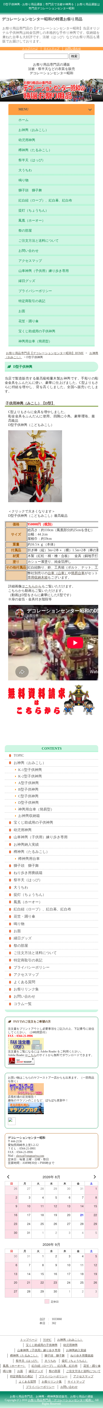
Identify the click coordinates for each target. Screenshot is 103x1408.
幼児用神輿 (26, 140)
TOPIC (19, 755)
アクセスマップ (30, 261)
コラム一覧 (23, 1004)
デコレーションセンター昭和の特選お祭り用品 (42, 19)
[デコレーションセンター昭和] (12, 1123)
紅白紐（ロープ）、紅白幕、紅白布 (45, 200)
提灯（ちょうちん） (33, 210)
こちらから (33, 586)
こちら (32, 1055)
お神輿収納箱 (29, 816)
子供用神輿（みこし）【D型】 (30, 403)
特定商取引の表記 (31, 301)
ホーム (23, 120)
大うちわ (25, 170)
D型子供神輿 (28, 803)
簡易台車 (78, 573)
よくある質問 (24, 982)
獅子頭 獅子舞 (30, 190)
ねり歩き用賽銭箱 (28, 873)
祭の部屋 (25, 230)
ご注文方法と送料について (38, 240)
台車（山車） (58, 573)
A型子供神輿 (28, 783)
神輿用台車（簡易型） (35, 341)
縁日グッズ (26, 281)
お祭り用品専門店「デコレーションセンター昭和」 (61, 1400)
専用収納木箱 (38, 577)
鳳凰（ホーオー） (31, 220)
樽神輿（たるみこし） (35, 150)
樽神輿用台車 (29, 859)
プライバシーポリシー (35, 291)
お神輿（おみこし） (33, 130)
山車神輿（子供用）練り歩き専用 (43, 271)
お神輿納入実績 (26, 844)
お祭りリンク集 (26, 989)
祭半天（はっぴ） (31, 160)
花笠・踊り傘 (28, 321)
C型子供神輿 (28, 796)
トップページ (30, 48)
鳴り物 (23, 180)
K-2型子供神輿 (30, 776)
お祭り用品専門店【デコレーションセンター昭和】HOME (45, 353)
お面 (21, 311)
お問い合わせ (73, 48)
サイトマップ (51, 48)
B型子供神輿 (28, 789)
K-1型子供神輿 (30, 770)
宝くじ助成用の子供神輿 (36, 331)
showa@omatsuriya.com (30, 1155)
